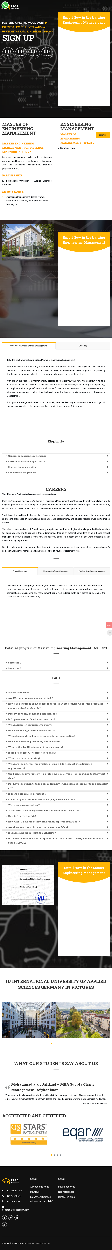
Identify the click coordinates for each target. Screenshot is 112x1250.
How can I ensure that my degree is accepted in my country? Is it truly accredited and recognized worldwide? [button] (55, 706)
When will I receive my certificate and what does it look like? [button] (44, 810)
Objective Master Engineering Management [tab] (28, 346)
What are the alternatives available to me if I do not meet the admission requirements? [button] (50, 766)
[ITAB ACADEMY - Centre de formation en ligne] (13, 8)
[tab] (56, 455)
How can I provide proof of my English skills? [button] (34, 741)
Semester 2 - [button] (15, 668)
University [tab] (83, 346)
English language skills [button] (22, 467)
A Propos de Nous (39, 1186)
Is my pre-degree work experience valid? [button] (32, 752)
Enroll (102, 135)
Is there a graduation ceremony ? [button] (27, 793)
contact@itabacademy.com (15, 1209)
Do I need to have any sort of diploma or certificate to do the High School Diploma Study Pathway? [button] (55, 840)
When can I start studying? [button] (24, 758)
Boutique (35, 1191)
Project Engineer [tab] (20, 571)
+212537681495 (14, 1190)
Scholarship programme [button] (22, 472)
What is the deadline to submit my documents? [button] (35, 747)
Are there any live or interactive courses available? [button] (38, 827)
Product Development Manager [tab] (92, 571)
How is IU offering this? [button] (22, 816)
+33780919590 (14, 1201)
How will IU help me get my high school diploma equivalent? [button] (44, 821)
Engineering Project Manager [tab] (55, 571)
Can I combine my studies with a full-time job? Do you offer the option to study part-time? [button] (57, 776)
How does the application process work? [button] (31, 730)
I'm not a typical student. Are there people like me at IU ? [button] (41, 799)
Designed (6, 1243)
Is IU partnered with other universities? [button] (31, 719)
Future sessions (66, 1186)
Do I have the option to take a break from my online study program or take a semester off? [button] (57, 786)
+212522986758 (14, 1196)
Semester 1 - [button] (15, 662)
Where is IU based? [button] (19, 692)
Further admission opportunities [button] (27, 461)
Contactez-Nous (66, 1197)
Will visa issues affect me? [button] (24, 804)
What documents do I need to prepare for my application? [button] (41, 735)
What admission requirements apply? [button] (30, 724)
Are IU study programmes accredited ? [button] (30, 698)
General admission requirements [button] (27, 455)
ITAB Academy (20, 1243)
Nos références (66, 1191)
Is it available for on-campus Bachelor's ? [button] (32, 832)
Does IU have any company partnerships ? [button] (32, 713)
